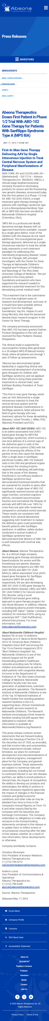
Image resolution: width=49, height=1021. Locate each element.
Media (24, 980)
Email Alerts (7, 96)
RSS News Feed (14, 937)
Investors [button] (26, 59)
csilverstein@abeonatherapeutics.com (23, 865)
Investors (24, 975)
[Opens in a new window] (17, 997)
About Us (24, 957)
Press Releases (8, 84)
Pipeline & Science (24, 966)
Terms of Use (32, 1015)
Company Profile (14, 920)
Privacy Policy (17, 1015)
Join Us (24, 989)
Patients (23, 971)
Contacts (11, 928)
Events (5, 90)
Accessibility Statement (17, 946)
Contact (24, 984)
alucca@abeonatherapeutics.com (21, 887)
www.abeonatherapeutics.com (19, 626)
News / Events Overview (12, 78)
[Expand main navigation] (45, 7)
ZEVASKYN (24, 961)
